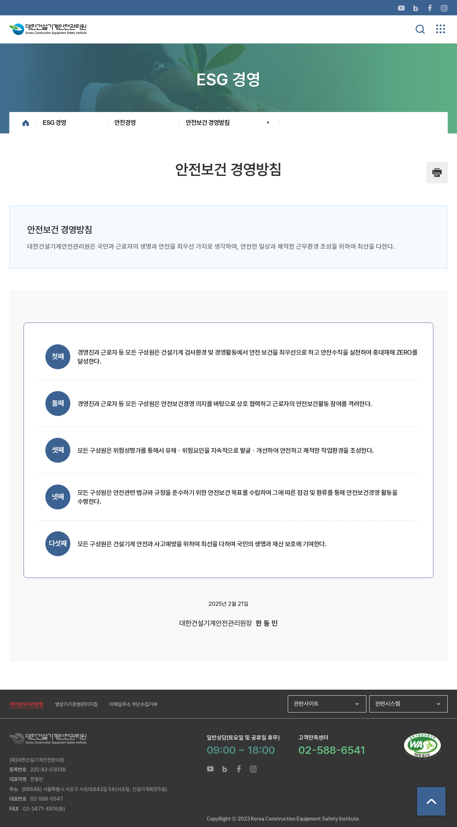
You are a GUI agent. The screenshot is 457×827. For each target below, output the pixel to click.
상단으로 (431, 801)
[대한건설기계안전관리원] (108, 739)
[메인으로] (47, 28)
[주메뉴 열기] (440, 29)
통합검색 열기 (420, 29)
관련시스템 (387, 703)
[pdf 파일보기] (422, 746)
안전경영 (125, 122)
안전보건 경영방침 (208, 122)
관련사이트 (306, 703)
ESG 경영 (54, 122)
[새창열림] (401, 7)
